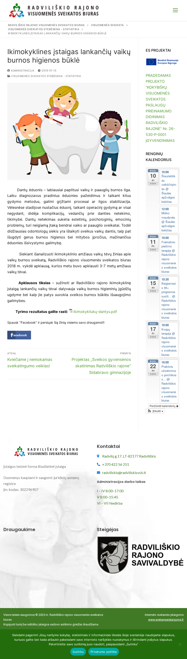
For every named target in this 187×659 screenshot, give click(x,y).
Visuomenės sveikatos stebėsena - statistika (45, 76)
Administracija (22, 70)
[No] (180, 646)
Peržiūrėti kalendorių (163, 406)
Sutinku (78, 652)
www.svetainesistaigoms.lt (166, 619)
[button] (155, 411)
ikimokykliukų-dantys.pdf (95, 311)
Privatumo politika (104, 652)
